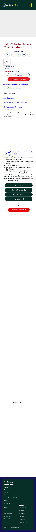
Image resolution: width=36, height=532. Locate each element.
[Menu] (29, 5)
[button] (19, 210)
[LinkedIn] (24, 54)
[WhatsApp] (18, 54)
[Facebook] (8, 54)
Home (5, 489)
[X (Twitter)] (13, 54)
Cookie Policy (7, 519)
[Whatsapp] (11, 484)
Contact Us (7, 495)
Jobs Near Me (23, 522)
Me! (22, 519)
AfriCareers (12, 5)
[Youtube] (13, 484)
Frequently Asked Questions (11, 498)
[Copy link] (29, 54)
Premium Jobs (7, 503)
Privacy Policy (7, 516)
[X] (7, 484)
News (5, 500)
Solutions (6, 492)
